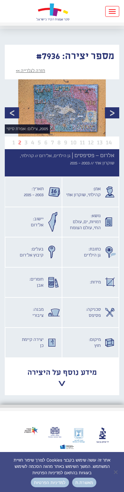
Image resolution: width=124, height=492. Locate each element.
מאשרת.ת (84, 482)
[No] (116, 472)
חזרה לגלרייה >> (30, 70)
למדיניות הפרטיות (50, 482)
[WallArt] (53, 11)
